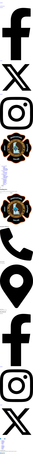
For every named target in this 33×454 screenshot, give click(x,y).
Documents (4, 184)
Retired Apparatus (5, 169)
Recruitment (4, 180)
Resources (3, 178)
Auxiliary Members (5, 176)
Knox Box (4, 182)
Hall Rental (4, 181)
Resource (3, 442)
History (4, 167)
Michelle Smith (5, 168)
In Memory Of (5, 177)
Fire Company (5, 174)
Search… (1, 192)
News (4, 171)
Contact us (1, 2)
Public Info (3, 170)
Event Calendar (5, 172)
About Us (3, 440)
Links (4, 183)
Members (4, 175)
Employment (4, 179)
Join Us (3, 185)
